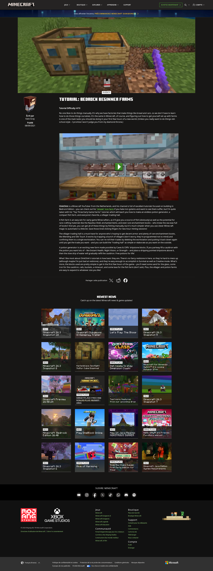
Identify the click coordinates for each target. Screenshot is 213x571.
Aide (129, 526)
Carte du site (132, 532)
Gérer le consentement (55, 531)
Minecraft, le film (101, 541)
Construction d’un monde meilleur (107, 538)
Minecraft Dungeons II (103, 516)
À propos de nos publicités (61, 566)
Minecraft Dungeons (102, 519)
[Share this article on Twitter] (111, 280)
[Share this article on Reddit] (118, 280)
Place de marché (134, 513)
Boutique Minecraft (134, 516)
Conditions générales (122, 562)
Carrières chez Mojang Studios (105, 535)
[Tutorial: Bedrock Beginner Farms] (118, 166)
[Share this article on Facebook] (125, 280)
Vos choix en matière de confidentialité (104, 566)
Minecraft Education (102, 525)
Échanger (131, 548)
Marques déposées (138, 562)
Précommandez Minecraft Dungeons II (115, 13)
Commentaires (133, 529)
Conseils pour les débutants (137, 523)
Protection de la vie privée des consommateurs (96, 562)
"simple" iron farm (105, 209)
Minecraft (98, 513)
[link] (78, 494)
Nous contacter (133, 538)
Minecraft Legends (101, 522)
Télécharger (132, 535)
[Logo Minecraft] (21, 5)
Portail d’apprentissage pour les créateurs (109, 532)
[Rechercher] (187, 5)
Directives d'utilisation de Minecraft (33, 531)
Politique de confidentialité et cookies (65, 562)
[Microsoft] (171, 562)
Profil (130, 545)
